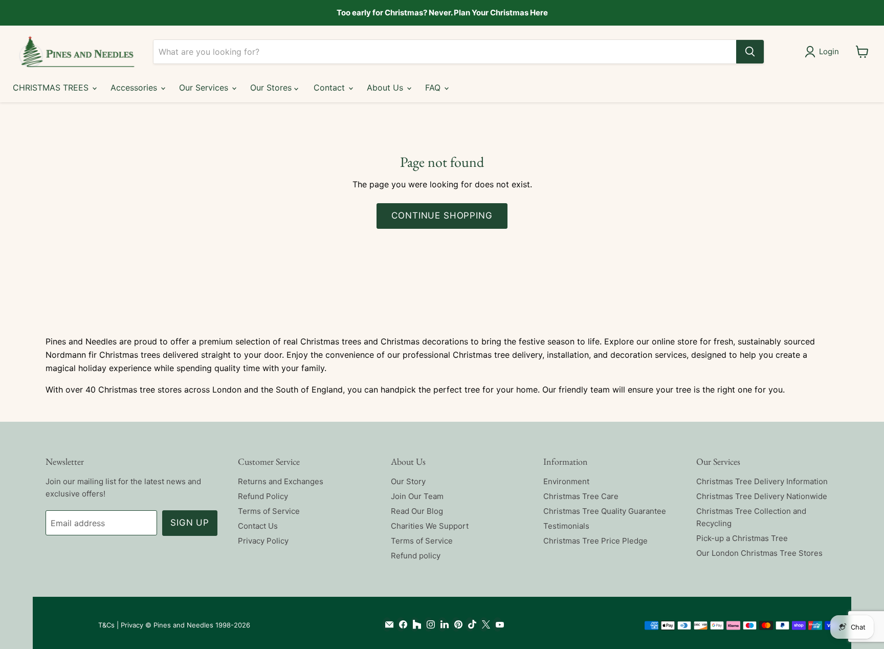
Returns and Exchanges (280, 481)
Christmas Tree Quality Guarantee (604, 511)
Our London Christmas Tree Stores (759, 553)
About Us (386, 87)
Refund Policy (263, 496)
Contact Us (258, 526)
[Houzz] (414, 624)
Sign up (189, 522)
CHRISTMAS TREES (52, 87)
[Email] (387, 624)
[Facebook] (401, 624)
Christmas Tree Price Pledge (595, 541)
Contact (330, 87)
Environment (566, 481)
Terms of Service (269, 511)
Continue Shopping (441, 215)
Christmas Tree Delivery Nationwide (761, 496)
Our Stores (272, 87)
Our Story (408, 481)
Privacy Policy (263, 541)
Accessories (135, 87)
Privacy (132, 625)
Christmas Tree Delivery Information (762, 481)
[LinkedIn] (442, 624)
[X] (484, 624)
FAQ (434, 87)
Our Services (205, 87)
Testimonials (566, 526)
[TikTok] (470, 624)
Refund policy (415, 555)
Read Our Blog (417, 511)
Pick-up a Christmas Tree (742, 538)
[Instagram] (428, 624)
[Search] (750, 51)
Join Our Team (417, 496)
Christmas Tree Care (580, 496)
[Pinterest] (456, 624)
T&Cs (106, 625)
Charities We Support (430, 526)
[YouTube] (497, 624)
